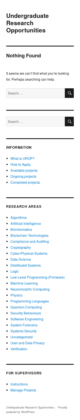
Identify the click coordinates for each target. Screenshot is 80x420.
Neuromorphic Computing (29, 289)
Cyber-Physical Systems (28, 253)
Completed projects (25, 182)
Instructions (19, 384)
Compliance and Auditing (29, 241)
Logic (14, 271)
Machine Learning (24, 283)
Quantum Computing (26, 307)
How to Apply (20, 164)
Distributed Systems (25, 265)
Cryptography (20, 247)
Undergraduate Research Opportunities (27, 22)
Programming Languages (29, 301)
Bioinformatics (21, 229)
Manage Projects (23, 390)
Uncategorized (21, 336)
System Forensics (24, 325)
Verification (18, 348)
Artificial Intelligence (25, 223)
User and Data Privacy (27, 342)
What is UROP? (22, 158)
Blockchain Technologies (29, 235)
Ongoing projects (23, 176)
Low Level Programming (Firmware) (37, 277)
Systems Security (23, 330)
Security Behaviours (25, 313)
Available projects (24, 170)
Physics (16, 295)
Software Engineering (26, 319)
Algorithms (18, 217)
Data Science (20, 259)
